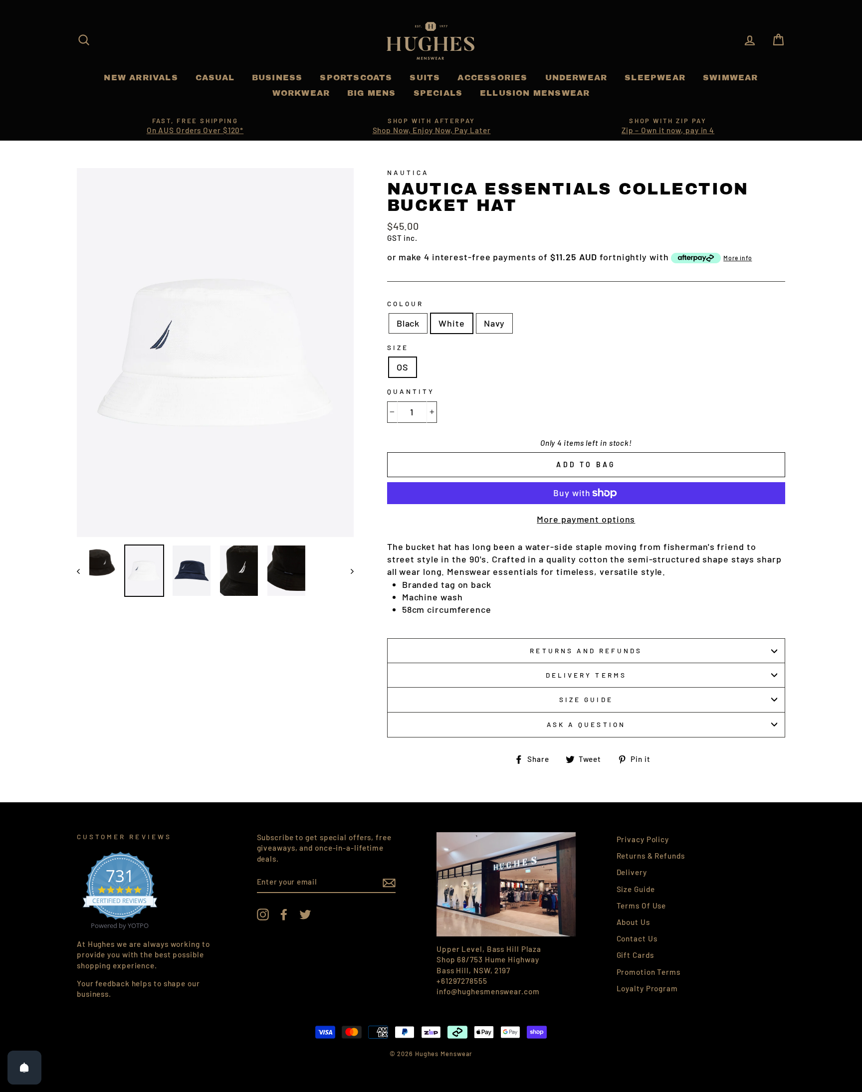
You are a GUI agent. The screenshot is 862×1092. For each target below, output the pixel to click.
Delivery (632, 872)
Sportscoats (356, 77)
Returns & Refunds (651, 855)
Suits (425, 77)
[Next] (347, 571)
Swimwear (730, 77)
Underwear (576, 77)
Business (277, 77)
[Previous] (83, 571)
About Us (633, 921)
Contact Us (637, 938)
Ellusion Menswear (535, 93)
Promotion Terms (649, 971)
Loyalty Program (647, 988)
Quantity (410, 391)
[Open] (24, 1068)
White (451, 323)
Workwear (301, 93)
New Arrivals (141, 77)
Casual (215, 77)
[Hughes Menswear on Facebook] (284, 914)
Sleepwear (655, 77)
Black (408, 323)
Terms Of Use (641, 905)
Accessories (492, 77)
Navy (494, 323)
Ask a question (586, 724)
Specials (438, 93)
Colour (405, 303)
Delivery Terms (586, 675)
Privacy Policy (643, 839)
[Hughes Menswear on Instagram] (263, 914)
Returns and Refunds (586, 650)
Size (398, 347)
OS (403, 367)
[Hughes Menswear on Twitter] (305, 914)
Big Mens (371, 93)
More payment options (586, 519)
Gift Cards (635, 954)
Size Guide (586, 699)
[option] (195, 126)
